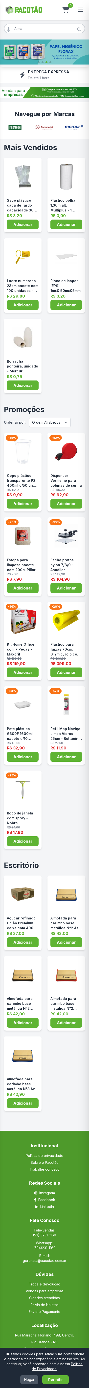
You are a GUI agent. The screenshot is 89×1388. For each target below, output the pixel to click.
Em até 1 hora (38, 78)
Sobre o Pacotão (45, 1162)
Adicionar (22, 224)
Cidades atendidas (44, 1298)
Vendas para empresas (45, 1291)
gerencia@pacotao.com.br (44, 1260)
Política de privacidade (44, 1155)
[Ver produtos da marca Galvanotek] (44, 127)
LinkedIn (47, 1207)
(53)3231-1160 (44, 1248)
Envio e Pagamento (44, 1311)
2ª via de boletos (44, 1305)
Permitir (55, 1379)
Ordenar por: (15, 422)
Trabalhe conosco (45, 1169)
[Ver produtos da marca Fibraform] (15, 127)
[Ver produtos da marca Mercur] (74, 127)
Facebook (46, 1200)
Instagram (47, 1193)
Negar (29, 1379)
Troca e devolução (44, 1284)
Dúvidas (45, 1274)
